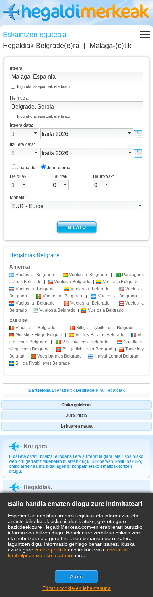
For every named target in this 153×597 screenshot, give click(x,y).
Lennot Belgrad (116, 356)
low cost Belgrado (85, 341)
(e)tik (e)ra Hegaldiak (76, 390)
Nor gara (35, 446)
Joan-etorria (58, 167)
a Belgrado (35, 274)
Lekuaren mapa (77, 426)
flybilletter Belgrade (105, 327)
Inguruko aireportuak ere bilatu (43, 86)
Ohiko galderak (76, 404)
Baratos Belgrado (100, 334)
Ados (76, 576)
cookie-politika (51, 550)
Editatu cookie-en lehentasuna (76, 588)
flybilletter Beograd (87, 349)
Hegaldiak (37, 487)
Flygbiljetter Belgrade (43, 363)
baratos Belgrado (59, 356)
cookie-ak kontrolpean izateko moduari (68, 552)
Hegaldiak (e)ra (41, 45)
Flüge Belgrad (39, 334)
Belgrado (36, 327)
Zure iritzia (76, 415)
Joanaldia (27, 167)
